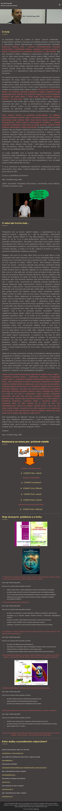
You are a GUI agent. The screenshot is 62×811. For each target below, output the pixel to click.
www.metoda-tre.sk (17, 753)
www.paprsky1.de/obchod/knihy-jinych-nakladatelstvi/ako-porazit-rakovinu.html (24, 767)
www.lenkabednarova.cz (8, 775)
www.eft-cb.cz (6, 782)
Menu (59, 4)
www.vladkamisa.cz (7, 760)
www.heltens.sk (6, 753)
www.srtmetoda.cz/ (7, 789)
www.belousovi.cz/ (7, 796)
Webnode (36, 809)
